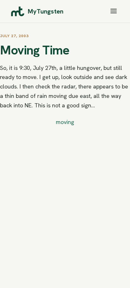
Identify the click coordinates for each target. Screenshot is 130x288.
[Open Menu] (113, 11)
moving (65, 122)
